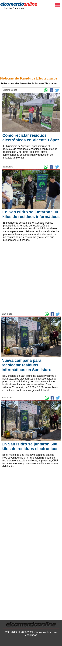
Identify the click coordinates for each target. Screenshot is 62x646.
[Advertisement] (31, 42)
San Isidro (8, 166)
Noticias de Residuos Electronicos (28, 78)
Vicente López (10, 89)
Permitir (36, 642)
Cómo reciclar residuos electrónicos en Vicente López (30, 137)
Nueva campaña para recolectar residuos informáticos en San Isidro (26, 365)
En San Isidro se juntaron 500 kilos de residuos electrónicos (30, 446)
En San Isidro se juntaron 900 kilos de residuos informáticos (31, 214)
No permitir (50, 642)
